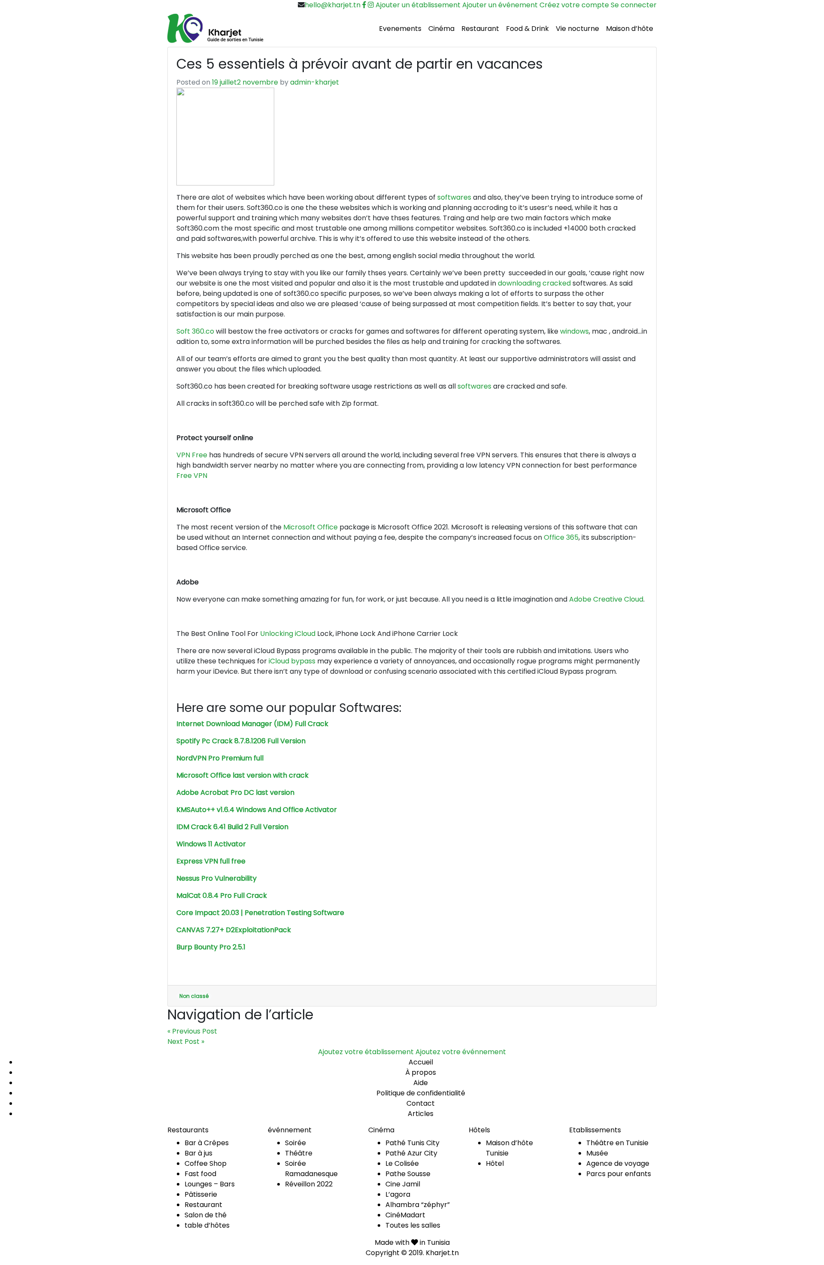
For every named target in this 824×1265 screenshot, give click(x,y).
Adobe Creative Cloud (606, 599)
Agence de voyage (617, 1163)
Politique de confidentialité (420, 1093)
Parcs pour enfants (618, 1174)
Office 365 (561, 537)
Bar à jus (198, 1153)
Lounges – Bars (210, 1184)
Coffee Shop (206, 1163)
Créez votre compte (574, 5)
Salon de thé (206, 1215)
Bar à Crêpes (207, 1143)
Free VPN (191, 475)
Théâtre (298, 1153)
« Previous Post (192, 1031)
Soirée (295, 1143)
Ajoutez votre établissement (366, 1052)
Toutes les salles (412, 1225)
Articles (420, 1114)
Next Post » (185, 1041)
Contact (420, 1103)
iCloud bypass (292, 661)
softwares (454, 197)
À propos (420, 1072)
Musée (597, 1153)
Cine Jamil (402, 1184)
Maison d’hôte (629, 28)
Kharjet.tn (442, 1253)
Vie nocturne (577, 28)
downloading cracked (534, 283)
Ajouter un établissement (418, 5)
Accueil (421, 1062)
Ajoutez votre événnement (460, 1052)
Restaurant (480, 28)
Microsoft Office (310, 527)
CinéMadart (405, 1215)
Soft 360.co (195, 331)
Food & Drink (527, 28)
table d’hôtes (207, 1225)
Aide (420, 1083)
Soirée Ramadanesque (311, 1169)
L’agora (397, 1194)
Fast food (200, 1174)
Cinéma (441, 28)
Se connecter (634, 5)
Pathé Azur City (411, 1153)
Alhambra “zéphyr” (417, 1205)
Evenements (400, 28)
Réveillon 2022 (309, 1184)
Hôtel (495, 1163)
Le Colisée (402, 1163)
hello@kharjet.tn (332, 5)
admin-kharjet (314, 82)
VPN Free (191, 455)
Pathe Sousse (407, 1174)
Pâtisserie (201, 1194)
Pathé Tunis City (412, 1143)
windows (574, 331)
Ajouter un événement (500, 5)
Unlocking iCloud (287, 634)
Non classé (194, 996)
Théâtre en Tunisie (617, 1143)
